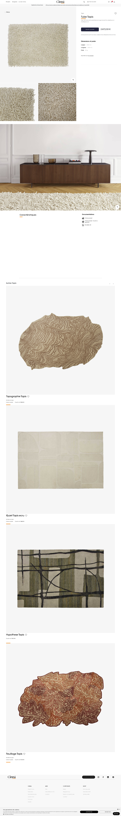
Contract (65, 796)
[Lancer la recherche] (84, 2)
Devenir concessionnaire (68, 794)
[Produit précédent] (109, 283)
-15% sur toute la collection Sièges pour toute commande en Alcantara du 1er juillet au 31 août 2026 (67, 5)
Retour (8, 12)
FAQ (46, 789)
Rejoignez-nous (66, 791)
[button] (40, 814)
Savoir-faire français (32, 794)
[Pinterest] (113, 777)
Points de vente (86, 789)
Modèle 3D (88, 225)
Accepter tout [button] (89, 811)
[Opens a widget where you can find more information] (116, 813)
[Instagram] (98, 777)
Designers (14, 1)
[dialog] (60, 812)
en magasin (91, 55)
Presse (64, 789)
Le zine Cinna (22, 1)
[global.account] (114, 2)
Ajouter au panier (90, 29)
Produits (8, 1)
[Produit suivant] (113, 283)
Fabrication (30, 791)
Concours (30, 799)
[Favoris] (109, 2)
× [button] (119, 809)
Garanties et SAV (87, 791)
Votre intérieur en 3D (49, 791)
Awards (29, 801)
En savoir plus (52, 812)
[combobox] (117, 809)
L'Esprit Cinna (31, 789)
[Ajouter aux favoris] (116, 13)
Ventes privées (86, 794)
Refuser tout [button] (108, 811)
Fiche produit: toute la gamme (91, 221)
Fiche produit (88, 218)
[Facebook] (103, 777)
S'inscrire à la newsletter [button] (88, 777)
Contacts (47, 794)
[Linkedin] (108, 777)
